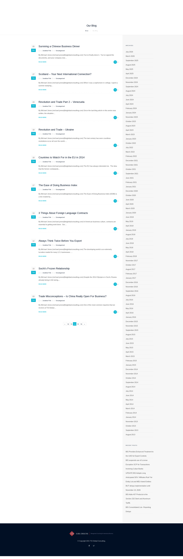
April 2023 (129, 130)
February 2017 (131, 274)
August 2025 (130, 65)
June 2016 (130, 304)
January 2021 (131, 187)
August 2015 (130, 334)
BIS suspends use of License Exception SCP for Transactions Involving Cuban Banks (138, 464)
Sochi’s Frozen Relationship (54, 268)
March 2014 (130, 408)
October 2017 (131, 265)
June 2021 (130, 178)
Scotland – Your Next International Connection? (65, 74)
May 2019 (129, 221)
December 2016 (132, 282)
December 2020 (132, 191)
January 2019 (131, 230)
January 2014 (131, 417)
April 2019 (129, 226)
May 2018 (129, 247)
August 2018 (130, 234)
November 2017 (132, 261)
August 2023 (130, 126)
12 (68, 324)
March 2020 (130, 208)
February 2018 (131, 256)
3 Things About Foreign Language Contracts (63, 213)
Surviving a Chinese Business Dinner (59, 46)
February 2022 (131, 156)
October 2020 (131, 195)
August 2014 (130, 387)
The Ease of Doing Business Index (58, 185)
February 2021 (131, 182)
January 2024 (131, 113)
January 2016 (131, 317)
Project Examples (69, 13)
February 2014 (131, 413)
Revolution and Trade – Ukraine (56, 129)
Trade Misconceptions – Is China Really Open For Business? (72, 296)
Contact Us (108, 13)
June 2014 (130, 395)
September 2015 (132, 330)
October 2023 (131, 121)
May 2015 (129, 348)
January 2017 (131, 278)
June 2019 (130, 217)
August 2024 (130, 91)
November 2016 (132, 287)
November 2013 (132, 421)
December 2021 (132, 160)
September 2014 (132, 382)
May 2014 (129, 400)
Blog (98, 13)
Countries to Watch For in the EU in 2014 (62, 157)
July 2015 (129, 339)
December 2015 (132, 321)
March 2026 (130, 56)
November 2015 (132, 326)
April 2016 (129, 313)
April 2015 (129, 352)
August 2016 (130, 295)
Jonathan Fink (46, 50)
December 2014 (132, 369)
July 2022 (129, 147)
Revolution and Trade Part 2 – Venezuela (61, 101)
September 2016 (132, 291)
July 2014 (129, 391)
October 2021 (131, 169)
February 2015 (131, 361)
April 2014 (129, 404)
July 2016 (129, 300)
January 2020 (131, 213)
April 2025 (129, 73)
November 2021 (132, 165)
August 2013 (130, 435)
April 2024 (129, 104)
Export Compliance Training (129, 13)
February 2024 (131, 108)
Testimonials (86, 13)
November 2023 (132, 117)
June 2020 (130, 200)
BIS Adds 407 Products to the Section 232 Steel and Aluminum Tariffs (138, 499)
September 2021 (132, 174)
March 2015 (130, 356)
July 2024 (129, 95)
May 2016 (129, 308)
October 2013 (131, 426)
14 (75, 324)
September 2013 (132, 430)
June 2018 (130, 243)
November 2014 (132, 374)
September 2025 (132, 60)
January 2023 (131, 139)
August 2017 (130, 269)
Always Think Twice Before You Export (60, 240)
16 (81, 324)
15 (78, 324)
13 (71, 324)
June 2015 (130, 343)
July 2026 (129, 52)
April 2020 (129, 204)
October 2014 (131, 378)
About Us (54, 13)
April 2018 (129, 252)
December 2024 (132, 78)
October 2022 (131, 143)
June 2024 (130, 100)
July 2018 (129, 239)
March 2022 (130, 152)
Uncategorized (60, 50)
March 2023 (130, 134)
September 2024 (132, 87)
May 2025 (129, 69)
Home (44, 13)
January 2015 (131, 365)
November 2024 (132, 82)
